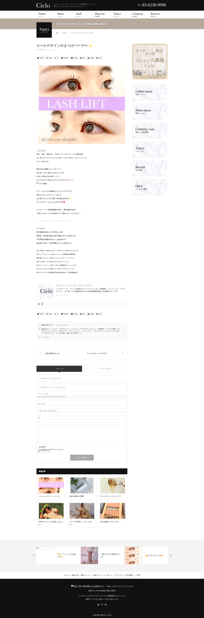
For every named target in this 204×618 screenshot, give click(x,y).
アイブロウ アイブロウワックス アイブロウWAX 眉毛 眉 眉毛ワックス (81, 332)
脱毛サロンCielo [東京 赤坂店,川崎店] (74, 285)
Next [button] (170, 555)
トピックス (119, 575)
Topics (117, 14)
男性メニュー (86, 575)
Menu (60, 14)
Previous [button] (33, 555)
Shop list (100, 14)
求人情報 (129, 575)
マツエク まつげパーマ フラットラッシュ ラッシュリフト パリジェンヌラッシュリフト (82, 331)
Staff (78, 14)
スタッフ (109, 575)
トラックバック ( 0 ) (104, 369)
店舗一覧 (75, 575)
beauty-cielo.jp (62, 295)
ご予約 (137, 575)
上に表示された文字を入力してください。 (51, 449)
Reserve (155, 14)
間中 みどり (50, 325)
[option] (66, 555)
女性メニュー (98, 575)
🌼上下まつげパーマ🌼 (118, 555)
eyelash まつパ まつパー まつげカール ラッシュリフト (60, 329)
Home (42, 14)
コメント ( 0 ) (59, 368)
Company (137, 14)
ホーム (66, 575)
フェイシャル (50, 50)
